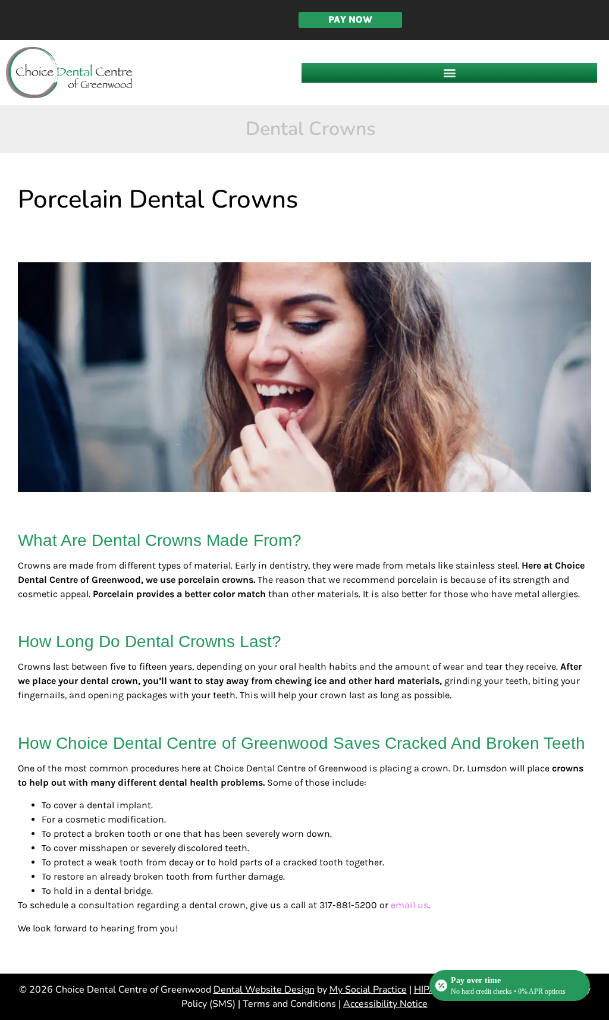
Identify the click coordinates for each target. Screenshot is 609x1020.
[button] (449, 73)
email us (409, 905)
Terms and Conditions (289, 1003)
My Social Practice (368, 989)
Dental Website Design (264, 989)
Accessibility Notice (385, 1003)
